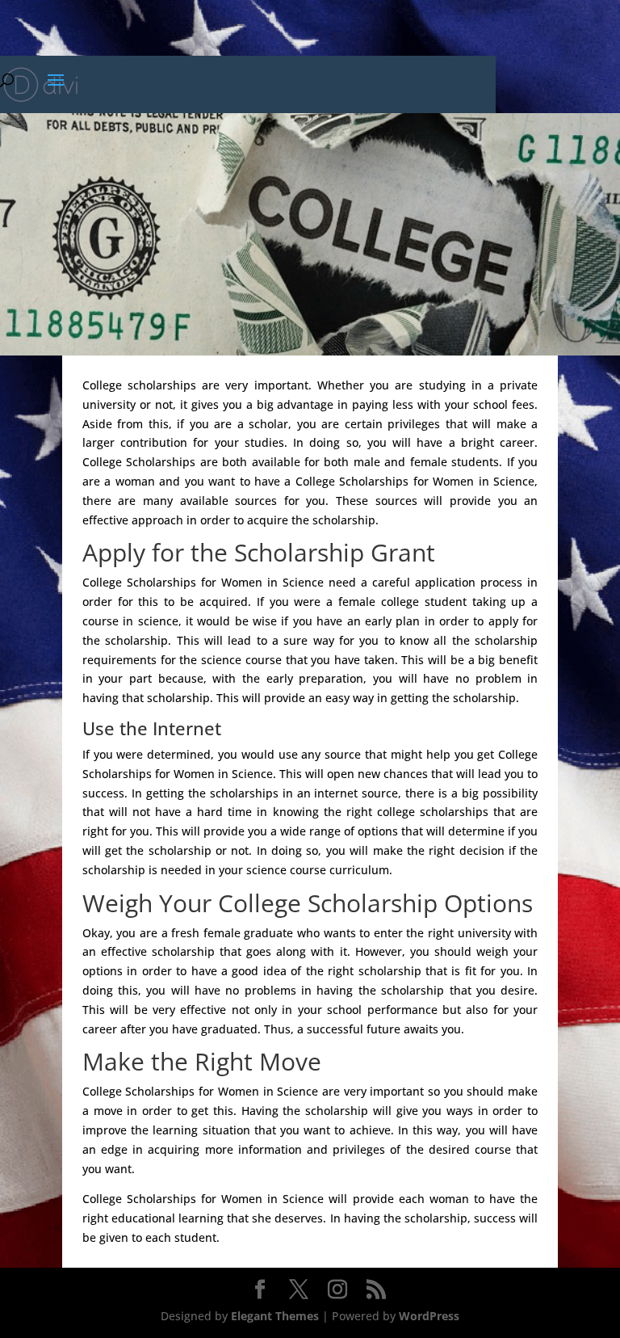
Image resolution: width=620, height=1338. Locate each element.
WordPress (429, 1315)
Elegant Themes (275, 1315)
